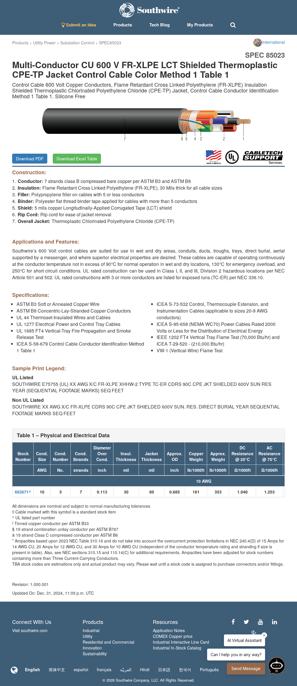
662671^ (23, 492)
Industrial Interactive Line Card (181, 642)
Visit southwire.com (30, 630)
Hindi (144, 669)
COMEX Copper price (173, 636)
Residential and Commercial (108, 642)
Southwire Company (132, 680)
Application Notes (169, 630)
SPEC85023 (110, 43)
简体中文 (57, 669)
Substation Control (77, 43)
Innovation (92, 648)
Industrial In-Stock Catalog (177, 648)
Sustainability (95, 653)
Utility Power (44, 43)
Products (20, 43)
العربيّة (125, 669)
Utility (88, 636)
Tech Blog (159, 24)
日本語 (164, 669)
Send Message (245, 668)
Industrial (91, 630)
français (104, 669)
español (81, 669)
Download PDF (30, 158)
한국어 (185, 669)
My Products (200, 24)
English (32, 669)
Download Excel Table (77, 158)
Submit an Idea (80, 24)
